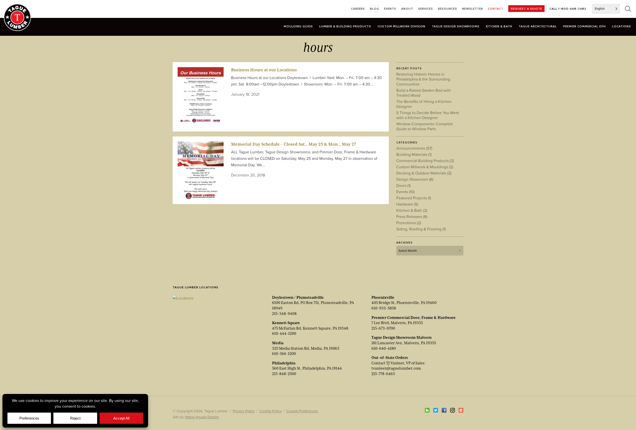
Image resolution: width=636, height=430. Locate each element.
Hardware (407, 204)
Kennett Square (286, 323)
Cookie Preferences (302, 411)
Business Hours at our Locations (264, 69)
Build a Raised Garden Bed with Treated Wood (423, 93)
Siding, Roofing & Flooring (421, 228)
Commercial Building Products (425, 160)
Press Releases (411, 216)
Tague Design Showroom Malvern (401, 337)
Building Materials (414, 154)
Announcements (414, 148)
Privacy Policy (244, 411)
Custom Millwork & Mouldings (424, 166)
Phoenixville (382, 297)
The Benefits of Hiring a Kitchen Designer (423, 104)
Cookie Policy (270, 411)
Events (405, 191)
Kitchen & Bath (411, 210)
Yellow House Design (202, 417)
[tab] (345, 26)
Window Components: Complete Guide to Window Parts (424, 126)
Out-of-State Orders (389, 357)
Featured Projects (413, 197)
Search (628, 9)
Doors (403, 185)
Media (277, 343)
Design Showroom (414, 179)
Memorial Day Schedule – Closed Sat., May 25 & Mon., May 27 (293, 144)
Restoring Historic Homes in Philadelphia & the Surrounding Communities (423, 79)
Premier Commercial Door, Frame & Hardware (413, 317)
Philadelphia (283, 363)
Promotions (408, 222)
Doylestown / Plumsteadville (298, 297)
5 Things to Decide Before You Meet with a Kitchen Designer (427, 115)
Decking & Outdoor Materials (423, 173)
